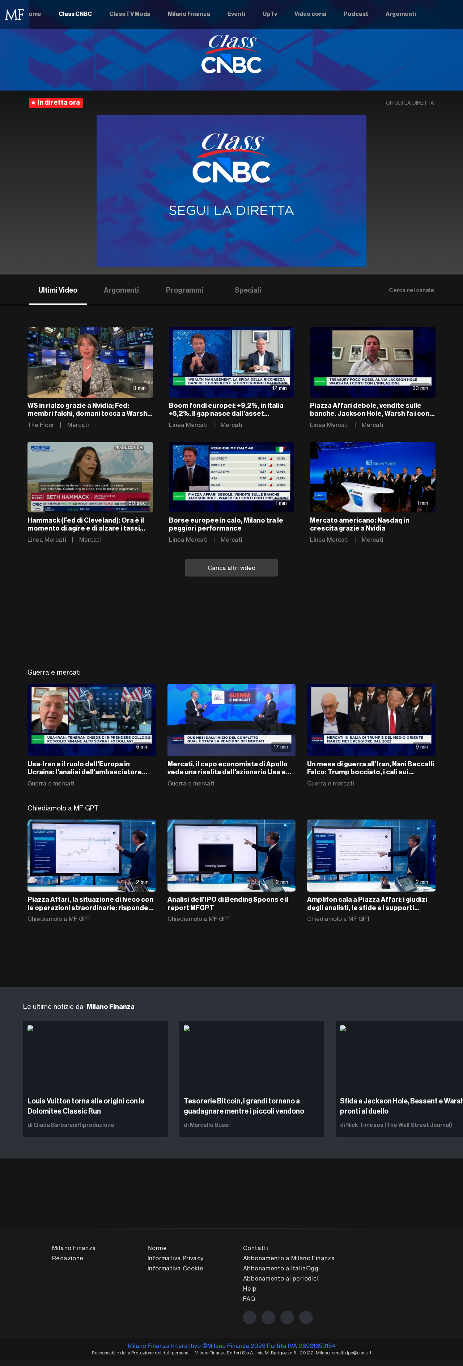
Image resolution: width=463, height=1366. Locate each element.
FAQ (249, 1298)
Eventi (236, 14)
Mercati (78, 424)
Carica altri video (231, 567)
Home (33, 14)
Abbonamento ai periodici (280, 1278)
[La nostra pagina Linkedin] (287, 1317)
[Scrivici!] (306, 1317)
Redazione (68, 1258)
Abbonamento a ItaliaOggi (281, 1268)
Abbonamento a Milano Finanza (289, 1258)
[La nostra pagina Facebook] (249, 1317)
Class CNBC (75, 14)
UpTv (270, 14)
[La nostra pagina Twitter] (268, 1317)
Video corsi (310, 14)
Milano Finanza (189, 14)
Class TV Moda (129, 14)
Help (250, 1288)
